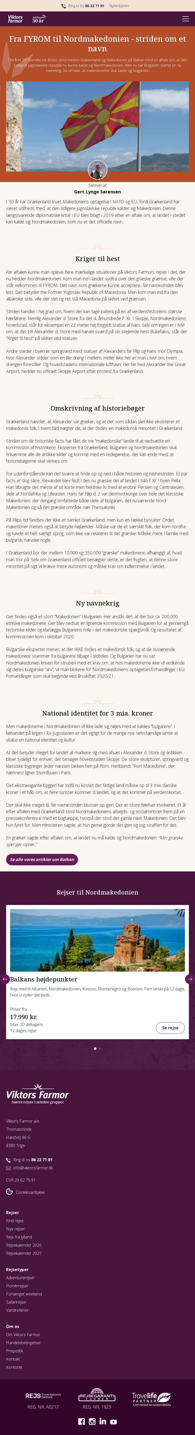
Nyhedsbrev (119, 5)
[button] (95, 1048)
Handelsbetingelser (23, 1343)
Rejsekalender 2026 (24, 1245)
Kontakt (13, 1359)
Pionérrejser (17, 1286)
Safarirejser (16, 1302)
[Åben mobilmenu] (185, 18)
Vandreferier (17, 1310)
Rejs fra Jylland (19, 1237)
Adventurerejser (20, 1277)
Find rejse (15, 1220)
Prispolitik (14, 1351)
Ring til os (86, 5)
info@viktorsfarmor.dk (33, 1168)
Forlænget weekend (24, 1294)
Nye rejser (15, 1229)
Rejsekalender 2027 (24, 1253)
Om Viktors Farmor (23, 1334)
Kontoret (14, 1367)
